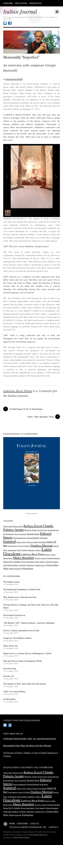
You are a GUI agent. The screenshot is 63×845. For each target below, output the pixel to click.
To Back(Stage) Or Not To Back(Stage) (23, 408)
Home (12, 823)
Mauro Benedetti (23, 558)
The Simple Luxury (11, 581)
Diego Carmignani (20, 534)
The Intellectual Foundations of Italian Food (21, 589)
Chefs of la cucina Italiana (14, 691)
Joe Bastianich (12, 550)
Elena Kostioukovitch (20, 538)
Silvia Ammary (40, 562)
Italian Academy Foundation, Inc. (28, 827)
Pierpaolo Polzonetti (53, 558)
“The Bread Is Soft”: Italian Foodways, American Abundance (29, 622)
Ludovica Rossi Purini (17, 391)
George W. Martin (24, 546)
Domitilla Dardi (33, 534)
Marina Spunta (7, 558)
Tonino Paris (30, 565)
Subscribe (8, 3)
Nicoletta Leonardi (41, 558)
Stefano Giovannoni (52, 562)
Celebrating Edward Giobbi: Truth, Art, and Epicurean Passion (29, 738)
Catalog (34, 823)
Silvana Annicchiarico (28, 562)
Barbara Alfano (18, 526)
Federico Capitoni (32, 542)
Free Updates (21, 3)
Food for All (8, 676)
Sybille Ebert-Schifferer (10, 565)
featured (9, 541)
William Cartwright (15, 569)
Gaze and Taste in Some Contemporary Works (22, 661)
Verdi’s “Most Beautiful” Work (42, 416)
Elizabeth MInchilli (33, 538)
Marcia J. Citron (50, 554)
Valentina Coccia (40, 565)
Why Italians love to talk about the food (19, 597)
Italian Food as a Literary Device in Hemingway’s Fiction (27, 653)
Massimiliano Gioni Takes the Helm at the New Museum (27, 745)
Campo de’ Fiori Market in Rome (17, 638)
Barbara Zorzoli (33, 526)
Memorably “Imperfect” (21, 57)
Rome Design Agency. (22, 838)
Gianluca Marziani (41, 545)
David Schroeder (8, 534)
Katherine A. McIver (34, 550)
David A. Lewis (30, 530)
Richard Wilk (7, 562)
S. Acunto (16, 561)
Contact (53, 827)
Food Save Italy (9, 668)
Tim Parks (22, 565)
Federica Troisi (21, 542)
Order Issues (35, 3)
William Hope (27, 568)
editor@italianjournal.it (38, 835)
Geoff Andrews (13, 546)
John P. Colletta (22, 550)
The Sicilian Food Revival (14, 615)
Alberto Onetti (7, 526)
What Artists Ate (10, 645)
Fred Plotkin (42, 542)
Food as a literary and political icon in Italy (21, 630)
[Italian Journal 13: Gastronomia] (31, 473)
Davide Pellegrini (53, 530)
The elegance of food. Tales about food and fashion (24, 683)
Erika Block (44, 538)
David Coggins (42, 530)
